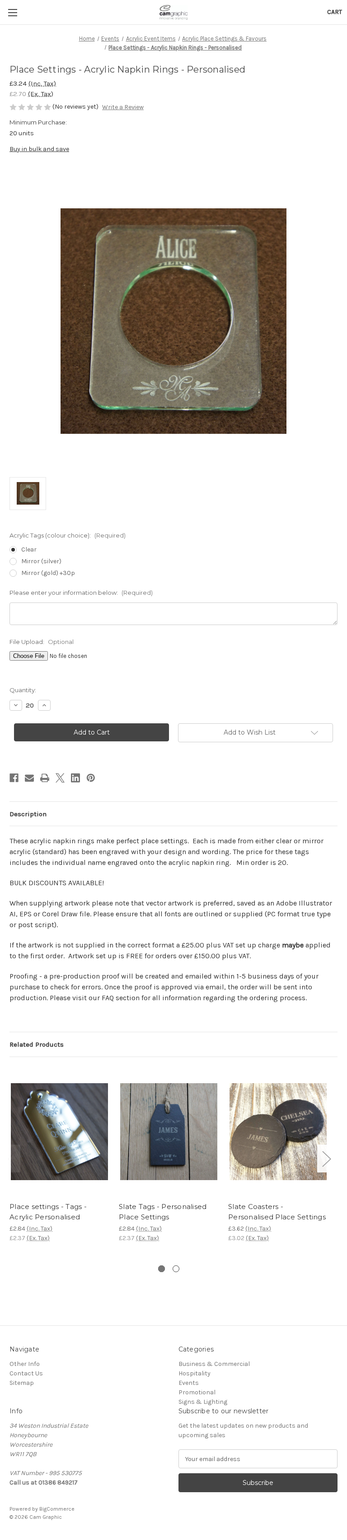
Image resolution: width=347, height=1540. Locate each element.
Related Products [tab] (36, 1044)
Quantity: (22, 690)
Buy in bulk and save (39, 149)
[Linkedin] (75, 778)
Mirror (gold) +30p (48, 573)
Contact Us (26, 1373)
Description (28, 814)
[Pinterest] (90, 778)
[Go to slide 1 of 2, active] (161, 1268)
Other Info (24, 1364)
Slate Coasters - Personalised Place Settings (277, 1211)
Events (188, 1383)
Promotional (197, 1392)
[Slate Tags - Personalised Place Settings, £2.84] (168, 1131)
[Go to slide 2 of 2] (176, 1268)
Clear (29, 549)
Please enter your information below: (81, 592)
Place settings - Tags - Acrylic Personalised (48, 1211)
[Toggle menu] (12, 12)
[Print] (44, 778)
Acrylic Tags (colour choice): (67, 535)
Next (326, 1158)
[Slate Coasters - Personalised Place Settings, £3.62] (278, 1131)
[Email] (29, 778)
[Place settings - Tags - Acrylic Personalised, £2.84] (59, 1131)
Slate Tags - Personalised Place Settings (162, 1211)
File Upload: (41, 641)
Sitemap (21, 1383)
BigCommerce (57, 1509)
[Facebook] (14, 778)
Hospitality (194, 1373)
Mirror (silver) (41, 561)
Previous (12, 1158)
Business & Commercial (214, 1364)
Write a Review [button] (123, 107)
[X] (60, 778)
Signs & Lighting (202, 1402)
